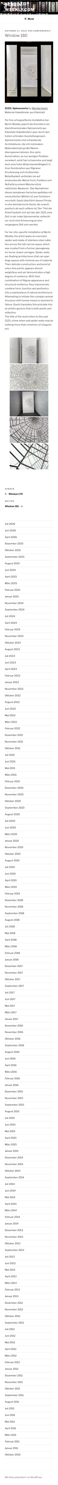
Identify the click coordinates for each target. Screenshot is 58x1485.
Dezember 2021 (14, 735)
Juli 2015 (10, 1118)
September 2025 (14, 556)
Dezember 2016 (14, 1025)
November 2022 (14, 688)
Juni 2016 (10, 1058)
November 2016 (14, 1032)
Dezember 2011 (14, 1375)
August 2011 (12, 1401)
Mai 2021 (10, 768)
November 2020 (14, 794)
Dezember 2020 (14, 787)
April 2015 (11, 1137)
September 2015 (14, 1104)
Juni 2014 (10, 1190)
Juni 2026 (10, 530)
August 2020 (12, 814)
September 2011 (14, 1395)
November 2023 (14, 636)
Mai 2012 (10, 1342)
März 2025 (11, 583)
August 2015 (12, 1111)
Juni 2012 (10, 1335)
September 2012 (14, 1322)
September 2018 (14, 913)
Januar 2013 (12, 1296)
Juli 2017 (10, 992)
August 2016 (12, 1052)
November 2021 (14, 741)
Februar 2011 (12, 1441)
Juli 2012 (10, 1329)
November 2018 (14, 906)
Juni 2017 (10, 999)
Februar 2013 (12, 1289)
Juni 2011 (10, 1415)
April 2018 (11, 939)
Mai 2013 (10, 1269)
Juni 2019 (10, 873)
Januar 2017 (11, 1019)
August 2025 (12, 563)
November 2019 (14, 847)
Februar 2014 (12, 1217)
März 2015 (11, 1144)
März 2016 (11, 1071)
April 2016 (11, 1065)
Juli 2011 (9, 1408)
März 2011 (10, 1434)
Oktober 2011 (12, 1388)
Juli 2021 (10, 754)
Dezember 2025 (14, 543)
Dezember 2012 (14, 1302)
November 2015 (14, 1098)
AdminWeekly (42, 31)
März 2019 (11, 887)
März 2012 (11, 1355)
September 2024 (14, 609)
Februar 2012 (12, 1362)
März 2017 (11, 1012)
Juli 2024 (10, 616)
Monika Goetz (40, 108)
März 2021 (11, 774)
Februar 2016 (12, 1078)
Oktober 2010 (12, 1454)
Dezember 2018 (14, 900)
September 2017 (14, 986)
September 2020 (14, 807)
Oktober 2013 (12, 1243)
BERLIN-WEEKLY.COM (20, 7)
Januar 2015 (12, 1151)
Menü (31, 18)
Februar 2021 (12, 781)
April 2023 (11, 669)
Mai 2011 (10, 1421)
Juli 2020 (10, 821)
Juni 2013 (10, 1263)
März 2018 (11, 946)
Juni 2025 (10, 570)
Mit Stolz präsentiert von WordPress (23, 1477)
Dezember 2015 (14, 1091)
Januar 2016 (12, 1085)
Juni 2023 (10, 662)
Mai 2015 (10, 1131)
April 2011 (10, 1428)
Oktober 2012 (12, 1316)
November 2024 (14, 603)
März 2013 (11, 1283)
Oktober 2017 (12, 979)
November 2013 (14, 1236)
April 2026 (11, 537)
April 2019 (11, 880)
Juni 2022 (10, 708)
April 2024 (11, 622)
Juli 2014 (10, 1184)
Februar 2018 (12, 953)
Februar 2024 (12, 629)
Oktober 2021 (12, 748)
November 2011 (14, 1382)
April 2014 (11, 1203)
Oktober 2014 (12, 1170)
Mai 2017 (10, 1005)
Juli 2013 (10, 1256)
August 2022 (12, 702)
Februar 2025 (12, 589)
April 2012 (10, 1349)
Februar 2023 (12, 675)
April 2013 (11, 1276)
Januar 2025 (12, 596)
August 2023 (12, 649)
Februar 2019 (12, 893)
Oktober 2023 (13, 642)
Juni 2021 (10, 761)
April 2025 (11, 576)
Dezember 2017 (14, 966)
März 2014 (11, 1210)
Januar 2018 (12, 959)
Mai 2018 (10, 933)
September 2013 (14, 1250)
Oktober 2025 (13, 550)
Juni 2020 (10, 827)
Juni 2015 (10, 1124)
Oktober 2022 (13, 695)
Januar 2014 (12, 1223)
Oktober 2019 (12, 853)
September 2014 (14, 1177)
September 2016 (14, 1045)
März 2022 (11, 722)
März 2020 (11, 834)
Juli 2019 (10, 867)
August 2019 (12, 860)
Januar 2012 (11, 1368)
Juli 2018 (10, 926)
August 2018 (12, 919)
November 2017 (14, 972)
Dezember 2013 (14, 1230)
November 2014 (14, 1164)
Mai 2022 (10, 715)
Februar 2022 (12, 728)
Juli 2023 (10, 656)
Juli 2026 (10, 523)
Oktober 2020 (13, 801)
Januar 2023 (12, 682)
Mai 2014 (10, 1197)
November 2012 (14, 1309)
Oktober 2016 (12, 1038)
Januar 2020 (12, 840)
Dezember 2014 (14, 1157)
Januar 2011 (11, 1448)
